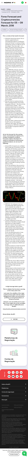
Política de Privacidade (18, 405)
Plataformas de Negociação (11, 339)
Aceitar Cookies (14, 454)
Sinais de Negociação (16, 29)
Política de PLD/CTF (18, 407)
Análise (9, 9)
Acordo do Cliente (5, 405)
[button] (2, 2)
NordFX (3, 9)
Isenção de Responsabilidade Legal (8, 410)
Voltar (15, 319)
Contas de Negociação (10, 360)
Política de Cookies (16, 452)
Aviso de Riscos (5, 407)
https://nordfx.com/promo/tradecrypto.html (14, 309)
